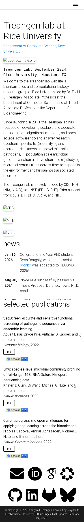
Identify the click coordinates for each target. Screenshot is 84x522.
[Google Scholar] (51, 474)
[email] (17, 474)
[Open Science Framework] (67, 474)
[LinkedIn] (32, 495)
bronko (25, 265)
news (11, 244)
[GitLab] (49, 495)
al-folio (9, 514)
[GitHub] (15, 495)
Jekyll (70, 510)
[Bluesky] (68, 495)
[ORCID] (35, 474)
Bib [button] (9, 351)
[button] (17, 358)
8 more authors (31, 436)
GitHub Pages (42, 514)
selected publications (36, 304)
